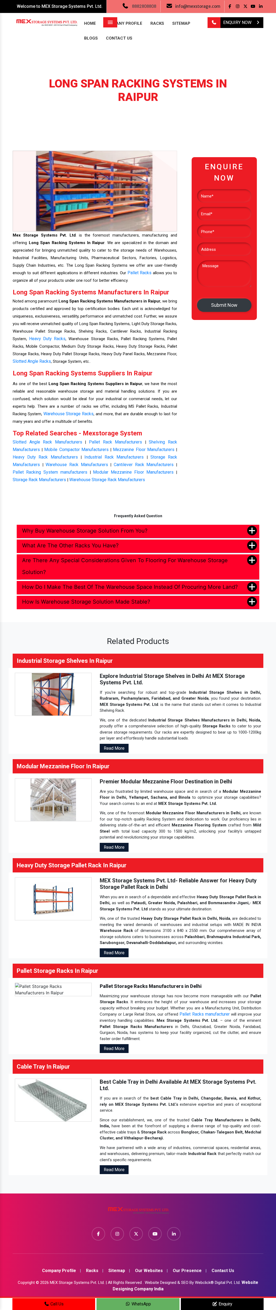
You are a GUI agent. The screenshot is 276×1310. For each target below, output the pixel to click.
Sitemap (181, 23)
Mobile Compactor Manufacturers (76, 449)
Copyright (26, 1282)
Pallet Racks (139, 272)
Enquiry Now (238, 22)
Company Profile (123, 23)
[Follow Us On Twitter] (245, 6)
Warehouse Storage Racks (68, 413)
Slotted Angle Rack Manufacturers (47, 442)
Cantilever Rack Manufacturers (144, 464)
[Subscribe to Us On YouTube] (253, 6)
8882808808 (144, 6)
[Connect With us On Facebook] (229, 6)
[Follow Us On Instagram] (237, 6)
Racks (157, 23)
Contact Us (119, 38)
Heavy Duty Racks (47, 338)
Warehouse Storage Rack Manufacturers (107, 479)
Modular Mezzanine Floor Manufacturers (133, 472)
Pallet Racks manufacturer (204, 1014)
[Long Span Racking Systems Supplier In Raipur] (95, 190)
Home (90, 23)
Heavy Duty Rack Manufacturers (45, 457)
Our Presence (187, 1270)
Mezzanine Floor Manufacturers (143, 449)
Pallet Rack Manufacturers (115, 442)
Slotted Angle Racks (32, 361)
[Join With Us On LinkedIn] (260, 6)
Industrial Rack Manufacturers (114, 457)
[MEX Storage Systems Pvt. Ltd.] (138, 1212)
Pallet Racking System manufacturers (50, 472)
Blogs (91, 38)
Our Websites (149, 1270)
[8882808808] (214, 22)
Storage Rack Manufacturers (39, 479)
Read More (114, 748)
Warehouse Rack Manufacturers (77, 464)
